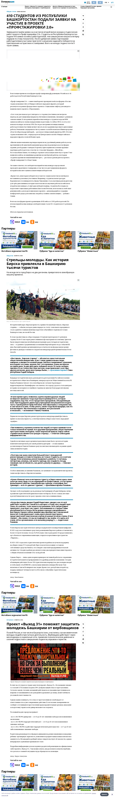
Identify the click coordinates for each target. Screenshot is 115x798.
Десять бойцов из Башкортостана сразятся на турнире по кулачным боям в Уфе (66, 7)
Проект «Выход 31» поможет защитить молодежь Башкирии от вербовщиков (38, 7)
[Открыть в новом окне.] (15, 222)
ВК (94, 2)
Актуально (10, 620)
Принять (104, 794)
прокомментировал (58, 370)
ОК (100, 2)
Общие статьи (11, 11)
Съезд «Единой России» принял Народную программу (90, 7)
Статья (4, 7)
